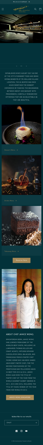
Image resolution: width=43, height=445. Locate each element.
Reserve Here (21, 260)
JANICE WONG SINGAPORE (20, 397)
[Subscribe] (36, 422)
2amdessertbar (18, 441)
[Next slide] (26, 66)
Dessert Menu (9, 150)
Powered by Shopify (27, 441)
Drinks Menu (9, 201)
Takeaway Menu (10, 251)
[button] (2, 9)
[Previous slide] (16, 66)
